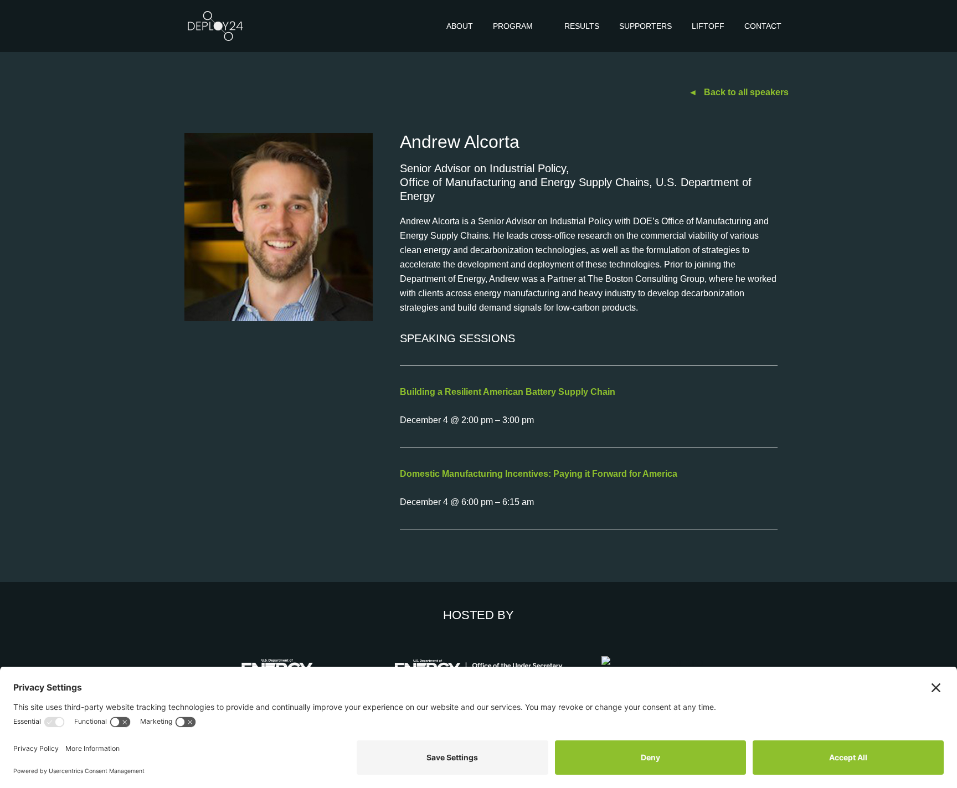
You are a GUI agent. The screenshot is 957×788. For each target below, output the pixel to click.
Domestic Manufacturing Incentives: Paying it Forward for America (538, 473)
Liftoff (708, 26)
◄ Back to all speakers (738, 92)
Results (581, 26)
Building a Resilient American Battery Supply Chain (507, 391)
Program (513, 26)
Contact (762, 26)
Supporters (645, 26)
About (459, 26)
